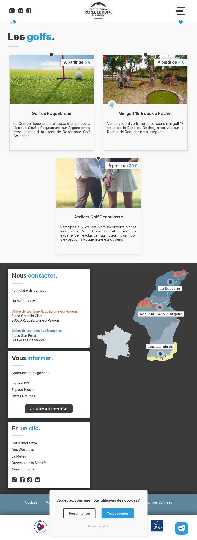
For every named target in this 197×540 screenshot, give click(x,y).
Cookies (31, 502)
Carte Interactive (25, 443)
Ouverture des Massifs (29, 463)
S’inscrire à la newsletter (49, 408)
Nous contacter (24, 469)
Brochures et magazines (30, 373)
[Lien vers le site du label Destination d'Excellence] (40, 527)
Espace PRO (21, 383)
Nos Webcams (23, 450)
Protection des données (153, 502)
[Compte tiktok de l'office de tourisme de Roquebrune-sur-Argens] (29, 480)
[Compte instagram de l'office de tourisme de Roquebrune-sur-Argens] (20, 12)
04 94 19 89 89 (24, 301)
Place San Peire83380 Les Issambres (37, 335)
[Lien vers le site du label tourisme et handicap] (157, 527)
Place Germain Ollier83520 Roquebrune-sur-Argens (45, 315)
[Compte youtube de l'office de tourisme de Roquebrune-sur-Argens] (37, 480)
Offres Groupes (23, 396)
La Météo (19, 456)
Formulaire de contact (29, 290)
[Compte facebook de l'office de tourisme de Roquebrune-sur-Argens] (28, 12)
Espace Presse (23, 390)
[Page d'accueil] (98, 18)
